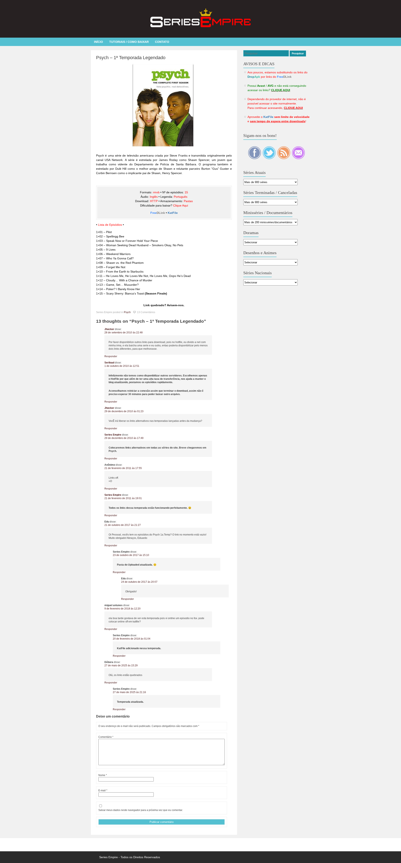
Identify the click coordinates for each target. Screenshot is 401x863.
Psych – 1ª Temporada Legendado (130, 57)
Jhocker (109, 329)
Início (98, 41)
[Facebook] (255, 158)
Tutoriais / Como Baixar (129, 41)
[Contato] (298, 158)
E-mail (102, 790)
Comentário (105, 737)
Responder (110, 356)
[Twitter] (269, 158)
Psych (127, 312)
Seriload (109, 362)
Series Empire (112, 434)
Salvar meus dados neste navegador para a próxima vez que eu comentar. (140, 810)
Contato (162, 41)
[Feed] (284, 158)
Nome (102, 775)
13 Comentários (146, 312)
